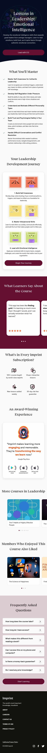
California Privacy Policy (10, 742)
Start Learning (24, 681)
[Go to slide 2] (23, 341)
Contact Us (7, 719)
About (5, 710)
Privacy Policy (8, 729)
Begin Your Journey (23, 263)
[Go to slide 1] (21, 341)
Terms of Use (8, 724)
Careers (6, 715)
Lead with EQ (23, 52)
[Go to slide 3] (25, 341)
